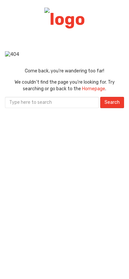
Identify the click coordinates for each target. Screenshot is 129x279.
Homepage (93, 89)
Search (112, 102)
